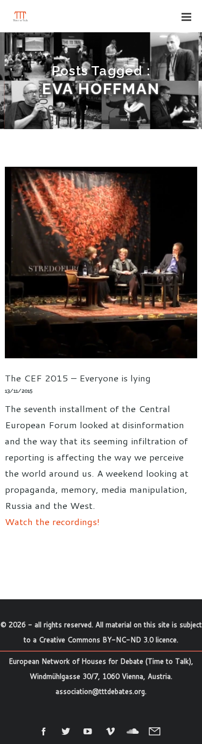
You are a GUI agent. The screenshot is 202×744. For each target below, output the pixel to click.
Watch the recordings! (52, 521)
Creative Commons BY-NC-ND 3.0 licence (108, 639)
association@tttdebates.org (100, 691)
